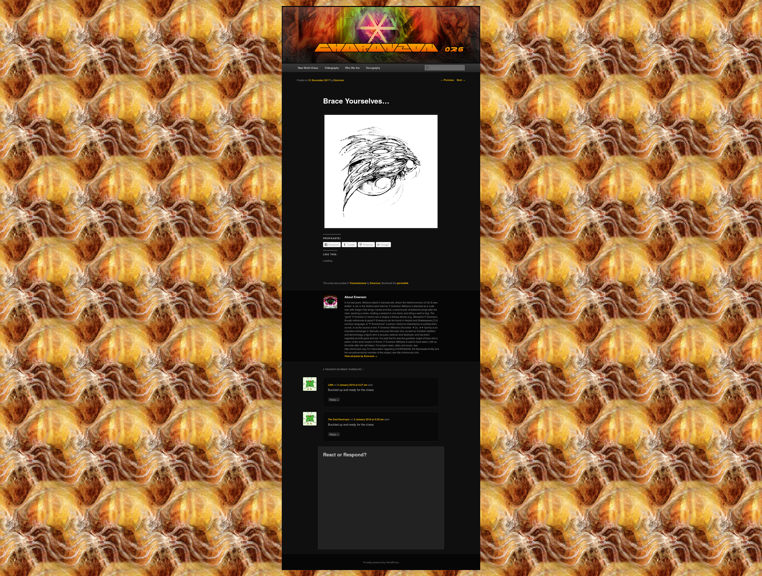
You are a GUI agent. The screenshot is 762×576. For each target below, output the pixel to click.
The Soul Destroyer (339, 419)
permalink (402, 283)
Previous (447, 80)
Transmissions (358, 283)
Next (461, 80)
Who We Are (352, 68)
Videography (332, 68)
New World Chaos (308, 68)
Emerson (339, 80)
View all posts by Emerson (360, 356)
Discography (373, 68)
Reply (334, 399)
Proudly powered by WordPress (381, 562)
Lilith (330, 385)
